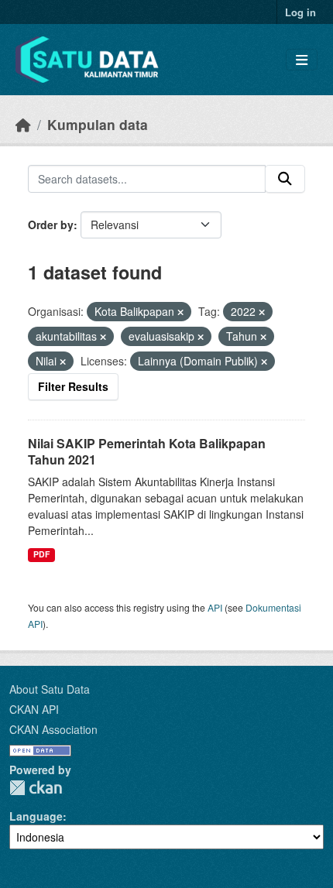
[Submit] (285, 179)
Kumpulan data (97, 124)
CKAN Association (53, 729)
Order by (51, 224)
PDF (41, 554)
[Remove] (180, 312)
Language (36, 816)
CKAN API (34, 709)
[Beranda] (23, 124)
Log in (300, 12)
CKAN (35, 788)
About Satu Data (49, 689)
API (215, 607)
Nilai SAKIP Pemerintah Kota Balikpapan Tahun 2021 (147, 451)
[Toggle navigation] (302, 60)
